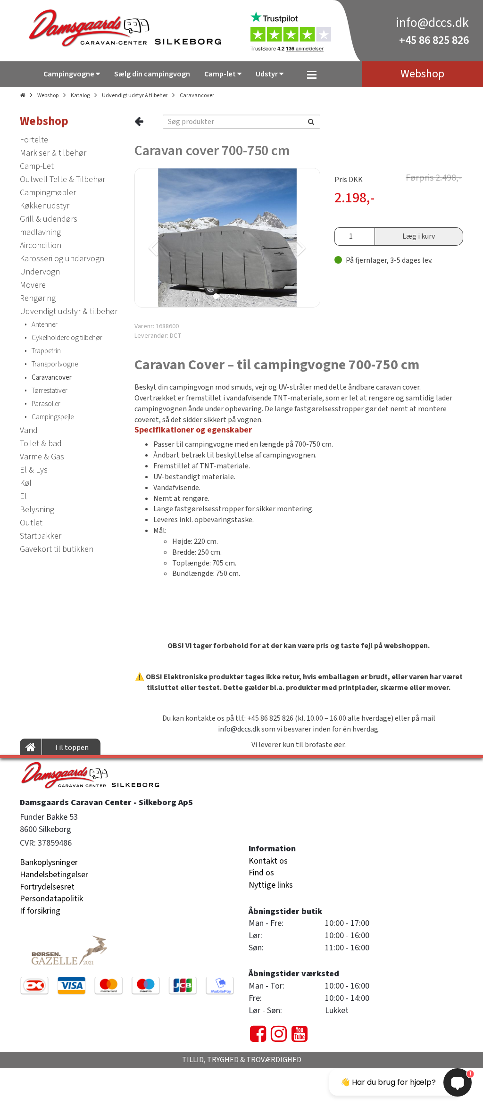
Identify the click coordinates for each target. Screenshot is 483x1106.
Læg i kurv (418, 236)
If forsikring (40, 911)
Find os (261, 873)
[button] (180, 237)
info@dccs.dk (432, 22)
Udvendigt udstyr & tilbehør (134, 95)
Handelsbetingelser (54, 875)
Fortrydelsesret (47, 887)
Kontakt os (268, 861)
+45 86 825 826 (434, 40)
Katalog (80, 95)
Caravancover (197, 95)
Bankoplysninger (49, 862)
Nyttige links (271, 885)
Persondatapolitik (51, 899)
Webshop (47, 95)
